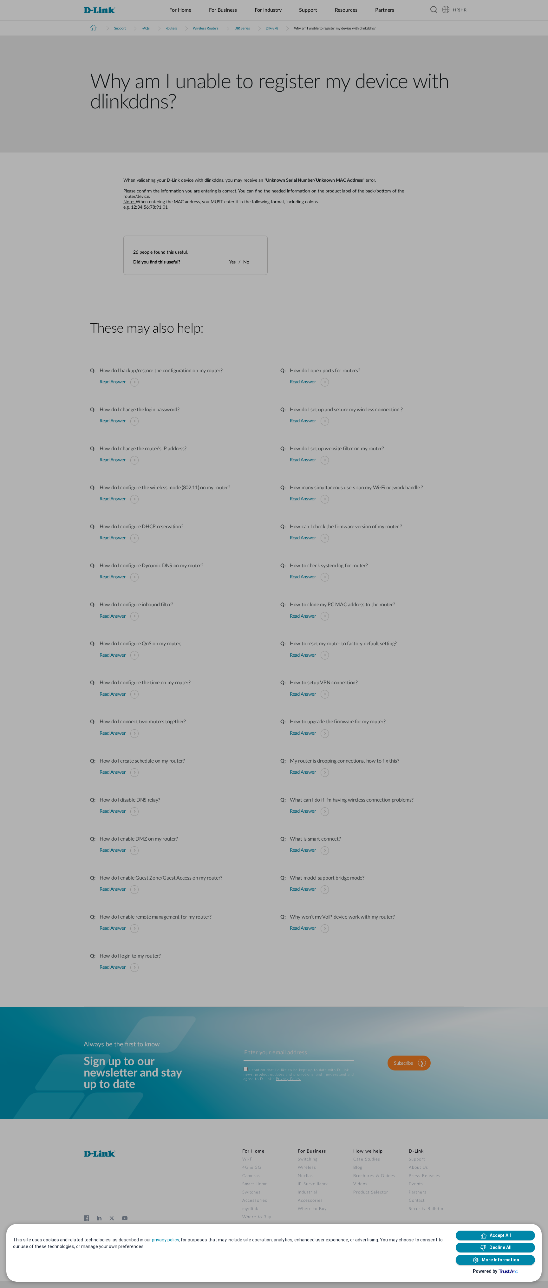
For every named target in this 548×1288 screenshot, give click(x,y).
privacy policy (165, 1239)
